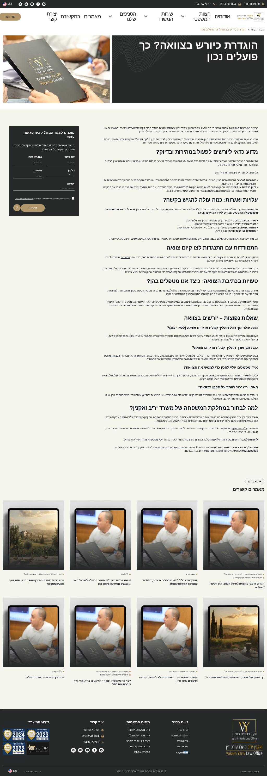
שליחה (33, 207)
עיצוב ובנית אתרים (250, 772)
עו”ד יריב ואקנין (239, 428)
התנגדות (125, 257)
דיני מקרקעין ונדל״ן (139, 735)
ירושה (181, 227)
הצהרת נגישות (142, 752)
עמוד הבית (257, 29)
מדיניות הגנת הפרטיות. (24, 198)
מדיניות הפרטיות (33, 772)
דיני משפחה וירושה (139, 730)
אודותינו (224, 16)
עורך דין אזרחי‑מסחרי (138, 741)
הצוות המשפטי (201, 16)
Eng (10, 4)
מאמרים (94, 16)
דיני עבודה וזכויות (140, 746)
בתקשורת (72, 16)
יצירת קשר (52, 16)
